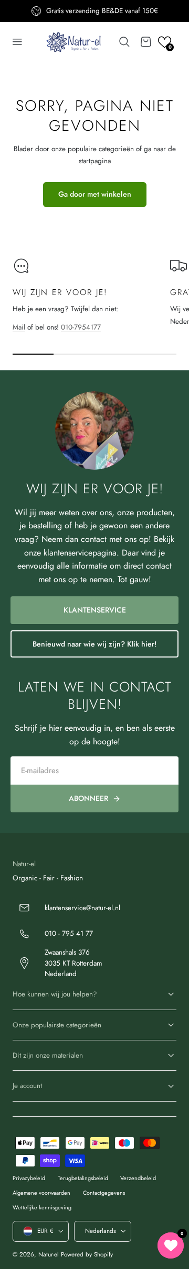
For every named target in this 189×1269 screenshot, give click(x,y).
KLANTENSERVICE (95, 610)
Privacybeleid (29, 1178)
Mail (19, 327)
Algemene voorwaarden (41, 1192)
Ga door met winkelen (94, 194)
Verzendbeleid (138, 1178)
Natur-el (48, 1254)
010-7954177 (81, 327)
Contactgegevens (104, 1192)
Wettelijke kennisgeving (42, 1207)
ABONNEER (88, 798)
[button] (17, 41)
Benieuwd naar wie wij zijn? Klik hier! (94, 644)
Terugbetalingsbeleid (83, 1178)
